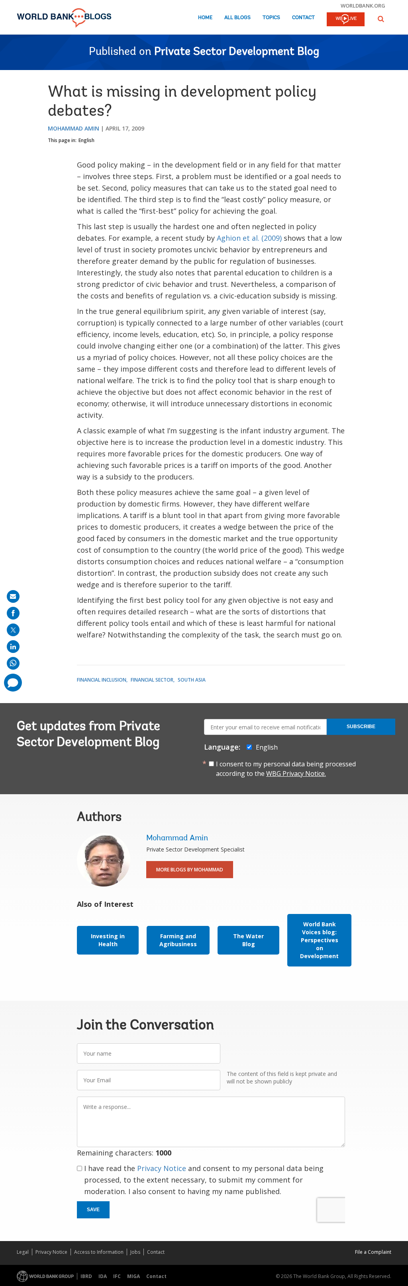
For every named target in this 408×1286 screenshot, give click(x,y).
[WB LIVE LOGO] (346, 20)
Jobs (135, 1252)
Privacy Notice (161, 1168)
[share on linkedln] (13, 646)
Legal (23, 1252)
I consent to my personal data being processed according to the (286, 769)
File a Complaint (373, 1252)
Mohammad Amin (73, 128)
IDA (102, 1276)
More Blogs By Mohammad (189, 869)
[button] (381, 19)
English (86, 140)
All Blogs (237, 17)
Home (205, 17)
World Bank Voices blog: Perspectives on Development (319, 940)
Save (93, 1209)
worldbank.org (363, 5)
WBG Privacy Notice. (296, 773)
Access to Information (99, 1252)
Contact (303, 17)
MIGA (133, 1276)
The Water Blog (248, 940)
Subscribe (361, 726)
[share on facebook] (13, 613)
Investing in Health (108, 940)
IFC (117, 1276)
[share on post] (13, 630)
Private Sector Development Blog (236, 52)
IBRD (86, 1276)
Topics (271, 17)
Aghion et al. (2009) (249, 238)
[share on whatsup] (13, 663)
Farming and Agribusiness (178, 940)
